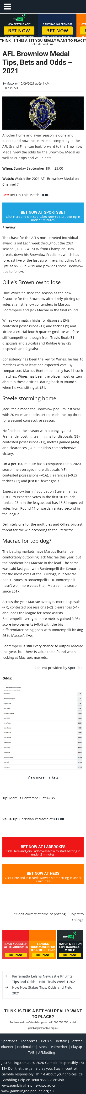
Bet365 (46, 1041)
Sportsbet (76, 667)
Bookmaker (26, 1046)
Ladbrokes (29, 1041)
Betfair (61, 1041)
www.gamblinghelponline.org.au (27, 1091)
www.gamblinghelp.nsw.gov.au (26, 1085)
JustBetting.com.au (16, 1062)
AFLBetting (46, 1052)
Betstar (76, 1041)
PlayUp (76, 1046)
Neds (43, 1046)
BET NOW (19, 31)
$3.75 (51, 798)
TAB (31, 1052)
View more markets (43, 777)
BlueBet (7, 1046)
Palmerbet (59, 1046)
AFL (16, 88)
